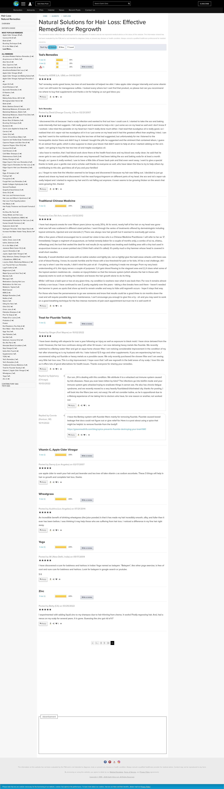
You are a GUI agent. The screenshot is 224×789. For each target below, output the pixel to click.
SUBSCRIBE (204, 4)
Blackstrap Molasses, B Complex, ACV (16, 109)
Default (53, 47)
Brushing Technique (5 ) (12, 44)
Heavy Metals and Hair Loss (13, 215)
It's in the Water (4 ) (10, 46)
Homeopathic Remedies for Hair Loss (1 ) (18, 220)
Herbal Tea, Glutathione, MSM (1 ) (15, 218)
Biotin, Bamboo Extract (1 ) (13, 106)
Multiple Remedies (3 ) (11, 295)
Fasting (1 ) (7, 176)
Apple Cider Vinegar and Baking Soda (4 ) (18, 76)
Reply (43, 97)
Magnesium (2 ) (9, 270)
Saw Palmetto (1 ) (9, 334)
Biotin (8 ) (7, 41)
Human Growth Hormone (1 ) (14, 223)
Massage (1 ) (8, 279)
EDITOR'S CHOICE (8, 28)
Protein (5, 323)
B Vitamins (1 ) (8, 93)
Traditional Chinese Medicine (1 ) (15, 365)
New (62, 47)
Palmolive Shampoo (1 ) (12, 312)
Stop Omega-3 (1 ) (10, 348)
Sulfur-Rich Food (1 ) (11, 351)
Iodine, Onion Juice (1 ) (12, 240)
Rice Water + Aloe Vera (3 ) (13, 329)
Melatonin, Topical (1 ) (11, 287)
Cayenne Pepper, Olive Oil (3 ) (14, 145)
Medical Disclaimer (116, 772)
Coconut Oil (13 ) (9, 38)
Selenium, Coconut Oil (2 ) (13, 340)
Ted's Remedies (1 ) (10, 359)
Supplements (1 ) (9, 354)
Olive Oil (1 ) (8, 307)
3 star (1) (42, 63)
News (61, 10)
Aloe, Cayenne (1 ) (10, 65)
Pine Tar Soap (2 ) (10, 315)
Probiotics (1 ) (8, 320)
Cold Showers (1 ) (10, 151)
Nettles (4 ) (7, 298)
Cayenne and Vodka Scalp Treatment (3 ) (18, 140)
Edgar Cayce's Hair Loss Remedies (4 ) (17, 162)
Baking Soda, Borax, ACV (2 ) (14, 98)
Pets (41, 10)
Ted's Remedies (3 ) (10, 362)
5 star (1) (42, 206)
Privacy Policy (145, 772)
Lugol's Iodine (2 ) (10, 268)
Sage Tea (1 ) (8, 332)
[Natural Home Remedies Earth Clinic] (16, 4)
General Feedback (9, 187)
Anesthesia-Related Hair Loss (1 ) (15, 70)
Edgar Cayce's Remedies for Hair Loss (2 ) (19, 165)
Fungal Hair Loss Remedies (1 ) (14, 181)
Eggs (4, 170)
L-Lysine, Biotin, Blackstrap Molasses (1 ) (18, 262)
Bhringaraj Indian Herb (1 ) (13, 101)
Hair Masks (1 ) (8, 204)
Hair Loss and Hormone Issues (14, 195)
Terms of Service (130, 772)
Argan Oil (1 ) (8, 84)
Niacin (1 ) (7, 301)
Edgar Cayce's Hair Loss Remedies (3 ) (17, 168)
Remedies (17, 10)
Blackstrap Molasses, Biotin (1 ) (14, 112)
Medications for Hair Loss (12, 284)
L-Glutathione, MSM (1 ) (11, 259)
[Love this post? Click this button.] (56, 579)
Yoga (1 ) (6, 376)
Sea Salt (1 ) (7, 337)
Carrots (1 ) (7, 131)
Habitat (51, 10)
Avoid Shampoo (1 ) (10, 87)
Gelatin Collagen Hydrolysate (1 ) (15, 184)
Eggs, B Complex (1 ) (11, 173)
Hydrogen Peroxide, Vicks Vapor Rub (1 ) (18, 229)
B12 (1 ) (6, 95)
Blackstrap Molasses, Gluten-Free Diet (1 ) (18, 115)
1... (97, 643)
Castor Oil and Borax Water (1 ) (14, 137)
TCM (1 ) (6, 357)
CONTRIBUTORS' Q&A (10, 384)
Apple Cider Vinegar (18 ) (12, 35)
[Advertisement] (103, 683)
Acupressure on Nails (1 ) (12, 59)
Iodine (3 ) (7, 237)
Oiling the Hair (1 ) (10, 304)
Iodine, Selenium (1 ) (10, 243)
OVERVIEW (6, 24)
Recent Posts (74, 10)
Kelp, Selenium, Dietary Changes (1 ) (16, 257)
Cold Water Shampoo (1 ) (12, 154)
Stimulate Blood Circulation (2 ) (14, 345)
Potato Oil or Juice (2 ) (11, 318)
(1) (43, 67)
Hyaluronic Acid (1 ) (10, 226)
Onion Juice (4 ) (9, 309)
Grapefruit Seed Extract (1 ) (13, 190)
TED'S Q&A (6, 386)
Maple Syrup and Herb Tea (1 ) (14, 273)
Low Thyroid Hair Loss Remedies (14, 265)
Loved (71, 47)
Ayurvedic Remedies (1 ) (12, 90)
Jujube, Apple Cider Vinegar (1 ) (15, 254)
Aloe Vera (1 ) (8, 62)
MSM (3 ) (6, 293)
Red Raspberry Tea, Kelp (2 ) (14, 326)
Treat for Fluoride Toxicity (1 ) (14, 368)
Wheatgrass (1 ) (9, 373)
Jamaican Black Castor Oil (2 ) (14, 248)
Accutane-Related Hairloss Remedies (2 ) (18, 56)
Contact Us (90, 10)
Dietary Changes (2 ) (11, 159)
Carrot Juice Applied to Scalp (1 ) (15, 129)
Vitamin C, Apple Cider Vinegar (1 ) (16, 370)
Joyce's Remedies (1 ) (11, 251)
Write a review (87, 67)
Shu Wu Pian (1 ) (9, 343)
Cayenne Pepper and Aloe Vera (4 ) (16, 143)
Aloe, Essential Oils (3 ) (12, 68)
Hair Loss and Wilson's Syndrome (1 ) (17, 198)
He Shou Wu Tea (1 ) (11, 212)
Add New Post (42, 4)
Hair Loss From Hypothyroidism (14, 201)
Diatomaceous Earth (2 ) (12, 156)
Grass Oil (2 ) (8, 193)
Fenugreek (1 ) (8, 179)
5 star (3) (42, 60)
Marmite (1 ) (7, 276)
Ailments (31, 10)
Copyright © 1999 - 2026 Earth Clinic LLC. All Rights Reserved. (112, 777)
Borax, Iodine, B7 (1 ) (11, 118)
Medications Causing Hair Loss (14, 282)
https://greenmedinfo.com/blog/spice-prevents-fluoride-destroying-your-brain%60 (106, 429)
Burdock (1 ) (8, 126)
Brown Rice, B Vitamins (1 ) (13, 120)
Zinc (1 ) (6, 379)
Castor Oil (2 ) (8, 134)
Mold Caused (7, 290)
